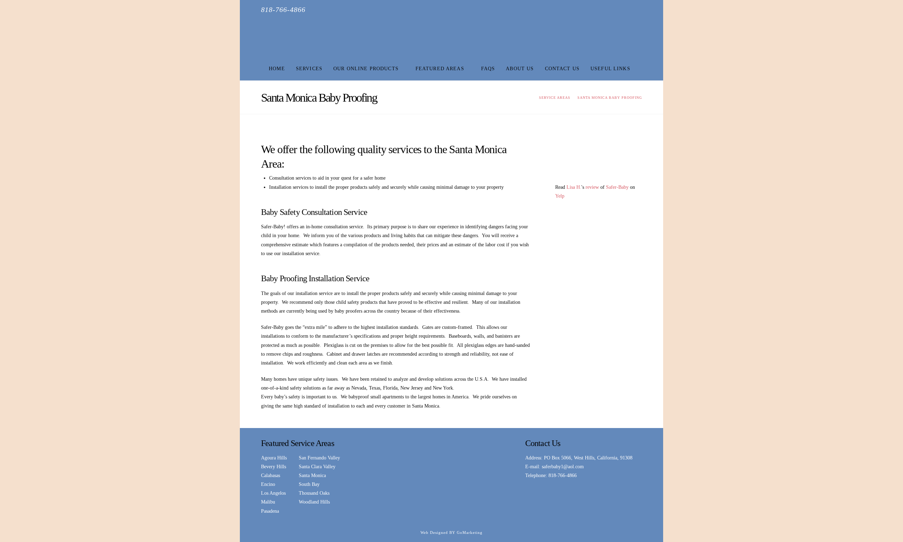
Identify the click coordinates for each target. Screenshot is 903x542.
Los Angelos (273, 493)
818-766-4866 (563, 475)
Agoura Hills (274, 457)
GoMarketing (470, 532)
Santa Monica (312, 475)
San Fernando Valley (319, 457)
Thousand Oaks (314, 493)
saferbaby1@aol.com (563, 466)
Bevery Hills (273, 466)
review (592, 187)
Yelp (559, 196)
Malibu (268, 502)
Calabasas (270, 475)
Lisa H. (573, 187)
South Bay (309, 484)
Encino (268, 484)
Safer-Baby (617, 187)
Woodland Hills (314, 502)
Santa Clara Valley (317, 466)
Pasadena (270, 511)
